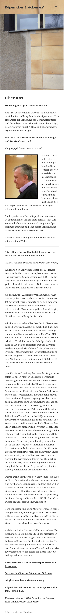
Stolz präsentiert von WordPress (19, 612)
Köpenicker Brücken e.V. (25, 7)
